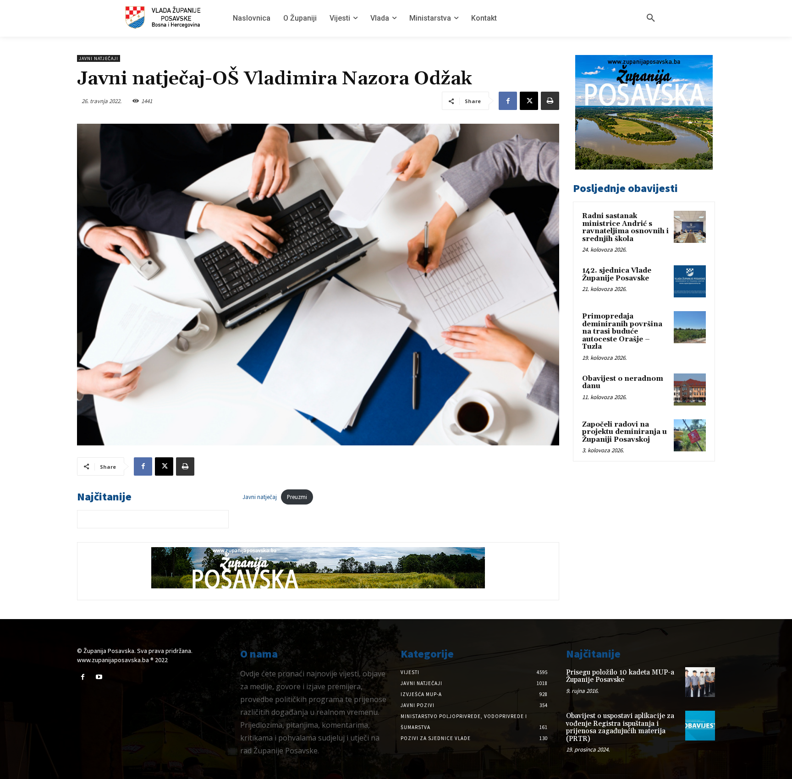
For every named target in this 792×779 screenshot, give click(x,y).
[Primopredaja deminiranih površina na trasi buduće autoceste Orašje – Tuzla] (690, 327)
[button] (650, 18)
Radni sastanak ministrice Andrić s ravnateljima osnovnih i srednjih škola (625, 227)
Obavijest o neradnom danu (622, 382)
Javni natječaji (98, 58)
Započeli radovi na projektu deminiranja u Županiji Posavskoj (624, 432)
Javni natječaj (259, 496)
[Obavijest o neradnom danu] (690, 389)
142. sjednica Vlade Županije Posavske (616, 274)
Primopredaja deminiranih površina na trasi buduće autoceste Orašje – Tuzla (622, 331)
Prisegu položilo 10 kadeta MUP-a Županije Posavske (620, 676)
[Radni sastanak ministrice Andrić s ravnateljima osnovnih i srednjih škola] (690, 227)
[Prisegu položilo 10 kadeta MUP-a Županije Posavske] (700, 682)
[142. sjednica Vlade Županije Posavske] (690, 281)
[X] (529, 101)
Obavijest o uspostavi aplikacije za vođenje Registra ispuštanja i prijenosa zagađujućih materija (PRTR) (620, 727)
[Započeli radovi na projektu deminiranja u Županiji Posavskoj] (690, 435)
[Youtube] (98, 677)
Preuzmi (297, 496)
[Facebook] (508, 101)
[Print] (550, 101)
